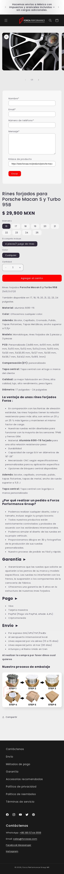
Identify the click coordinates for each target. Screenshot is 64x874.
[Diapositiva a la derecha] (38, 80)
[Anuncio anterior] (5, 7)
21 (55, 226)
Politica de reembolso (21, 794)
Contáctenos (15, 749)
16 (6, 226)
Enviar (14, 173)
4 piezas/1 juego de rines (19, 243)
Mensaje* (13, 131)
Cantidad (7, 261)
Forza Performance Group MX (35, 867)
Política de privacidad (21, 786)
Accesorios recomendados (24, 779)
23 (16, 232)
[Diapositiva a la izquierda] (25, 80)
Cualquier (11, 255)
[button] (6, 20)
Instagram (12, 851)
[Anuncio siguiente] (58, 7)
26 (37, 232)
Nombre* (13, 98)
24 (26, 232)
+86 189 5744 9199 (30, 832)
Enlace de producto (20, 159)
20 (45, 226)
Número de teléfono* (21, 120)
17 (16, 226)
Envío (9, 756)
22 (6, 232)
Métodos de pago (18, 764)
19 (35, 226)
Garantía (12, 771)
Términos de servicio (20, 801)
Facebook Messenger (18, 845)
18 (25, 226)
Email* (12, 109)
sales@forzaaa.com (25, 838)
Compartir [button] (11, 717)
